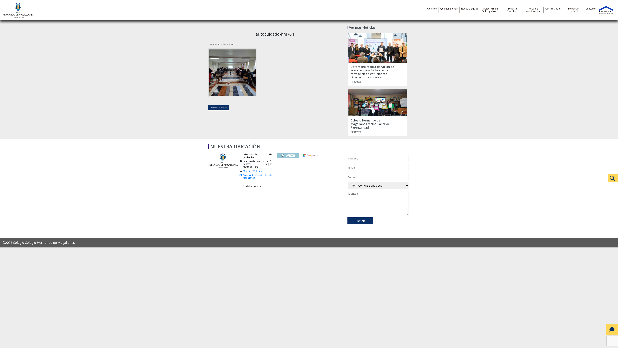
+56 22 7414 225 (252, 170)
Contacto (591, 8)
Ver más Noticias (219, 107)
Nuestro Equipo (469, 8)
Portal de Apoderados (533, 9)
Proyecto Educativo (511, 9)
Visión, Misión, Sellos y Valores (490, 9)
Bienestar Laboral (573, 9)
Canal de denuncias (252, 186)
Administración (553, 8)
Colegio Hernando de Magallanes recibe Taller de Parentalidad (370, 124)
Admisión (432, 8)
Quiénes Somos (449, 8)
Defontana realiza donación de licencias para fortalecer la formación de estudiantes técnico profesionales (372, 72)
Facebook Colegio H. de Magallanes (257, 176)
